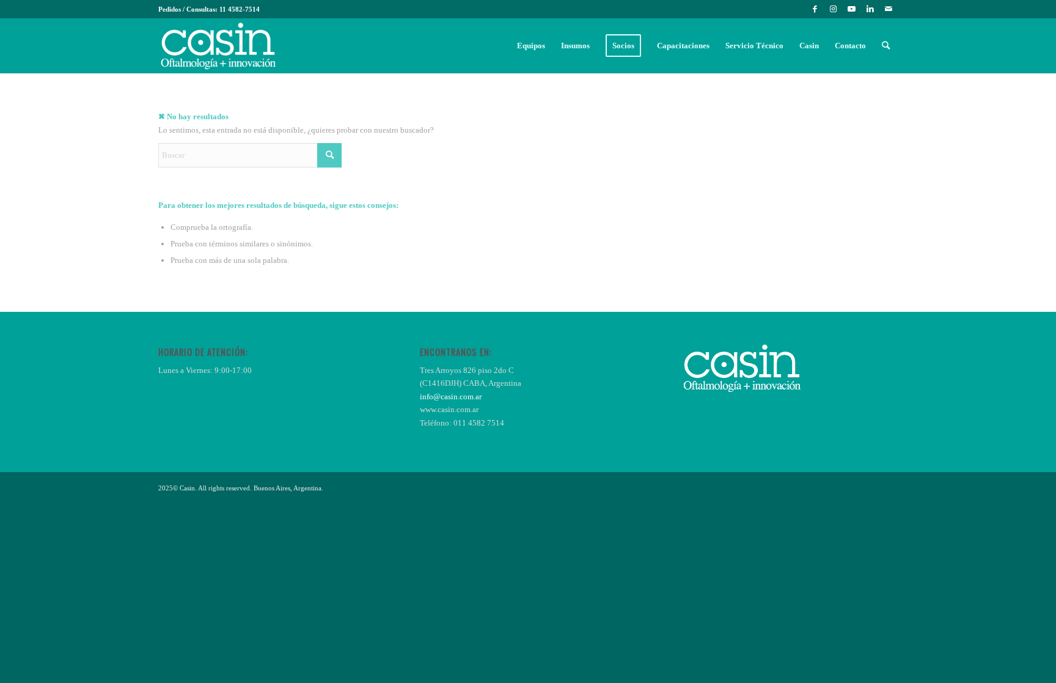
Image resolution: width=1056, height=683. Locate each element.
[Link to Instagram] (833, 9)
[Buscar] (886, 45)
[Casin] (218, 45)
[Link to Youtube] (851, 9)
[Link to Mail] (888, 9)
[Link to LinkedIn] (870, 9)
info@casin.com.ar (451, 396)
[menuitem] (531, 45)
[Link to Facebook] (815, 9)
